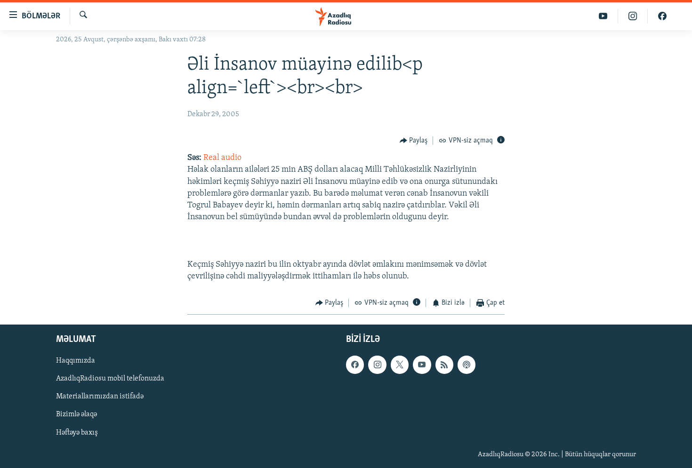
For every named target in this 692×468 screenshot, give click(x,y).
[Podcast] (466, 364)
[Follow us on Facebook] (355, 364)
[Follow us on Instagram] (377, 364)
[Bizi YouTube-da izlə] (603, 16)
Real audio (222, 158)
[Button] (414, 141)
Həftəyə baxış (77, 432)
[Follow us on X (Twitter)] (400, 364)
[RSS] (444, 364)
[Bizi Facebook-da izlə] (662, 16)
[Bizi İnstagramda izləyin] (633, 16)
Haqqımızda (75, 361)
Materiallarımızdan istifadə (100, 396)
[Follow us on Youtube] (422, 364)
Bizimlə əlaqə (76, 414)
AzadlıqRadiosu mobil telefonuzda (110, 378)
